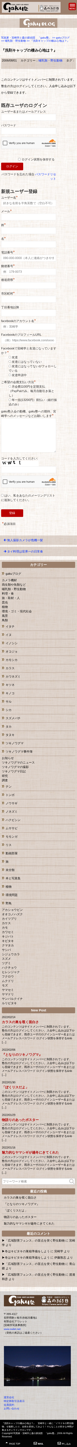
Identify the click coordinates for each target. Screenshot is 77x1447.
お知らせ (8, 758)
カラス (10, 668)
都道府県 (8, 279)
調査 (5, 780)
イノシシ (12, 643)
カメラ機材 (9, 580)
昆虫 (5, 602)
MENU (72, 6)
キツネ (10, 684)
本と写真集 (13, 878)
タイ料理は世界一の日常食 (25, 551)
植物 (5, 606)
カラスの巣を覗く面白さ (20, 1022)
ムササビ (12, 828)
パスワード (8, 125)
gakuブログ (13, 573)
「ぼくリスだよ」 (15, 1087)
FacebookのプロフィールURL (21, 334)
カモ (5, 927)
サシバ (6, 949)
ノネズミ (12, 811)
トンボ (10, 794)
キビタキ (8, 940)
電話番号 (8, 252)
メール (6, 211)
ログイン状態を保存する (38, 159)
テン (9, 786)
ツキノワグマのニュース (18, 762)
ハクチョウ (9, 967)
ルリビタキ (9, 1003)
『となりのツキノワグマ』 (22, 1054)
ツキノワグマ (15, 743)
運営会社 (9, 1397)
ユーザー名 (9, 197)
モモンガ (12, 836)
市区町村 (8, 293)
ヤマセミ (8, 989)
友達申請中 (19, 375)
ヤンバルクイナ (12, 998)
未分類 (10, 870)
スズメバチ (13, 718)
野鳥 (9, 903)
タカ (9, 726)
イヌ (9, 634)
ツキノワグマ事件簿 (19, 751)
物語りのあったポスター (20, 1120)
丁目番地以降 (10, 307)
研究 (5, 775)
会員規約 (9, 1404)
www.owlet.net (12, 1328)
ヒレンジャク (11, 972)
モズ (5, 985)
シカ (9, 709)
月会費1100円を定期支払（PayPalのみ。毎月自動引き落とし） (31, 391)
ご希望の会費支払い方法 (18, 382)
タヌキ (10, 734)
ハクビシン (13, 820)
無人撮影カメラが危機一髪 (25, 540)
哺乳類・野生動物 (50, 60)
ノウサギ (12, 803)
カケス (6, 923)
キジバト (8, 936)
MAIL (40, 1444)
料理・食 (8, 593)
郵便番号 (8, 266)
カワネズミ (13, 676)
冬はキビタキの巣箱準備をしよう (27, 1251)
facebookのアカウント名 (18, 320)
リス (9, 845)
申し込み (66, 1444)
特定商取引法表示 (14, 1401)
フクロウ (8, 976)
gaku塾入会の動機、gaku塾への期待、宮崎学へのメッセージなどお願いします (28, 413)
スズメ (6, 958)
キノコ (10, 693)
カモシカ (12, 659)
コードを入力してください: (19, 458)
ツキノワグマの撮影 (15, 767)
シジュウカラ (11, 954)
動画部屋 (12, 853)
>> (61, 37)
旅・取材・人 (11, 598)
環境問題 (12, 895)
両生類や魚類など (14, 584)
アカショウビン (12, 909)
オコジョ (12, 651)
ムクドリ (8, 981)
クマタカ (8, 945)
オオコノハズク (12, 914)
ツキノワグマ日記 (14, 771)
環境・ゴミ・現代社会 (17, 611)
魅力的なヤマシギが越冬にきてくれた (30, 1152)
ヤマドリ (8, 994)
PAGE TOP (14, 1444)
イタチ (10, 626)
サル (9, 701)
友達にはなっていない (27, 361)
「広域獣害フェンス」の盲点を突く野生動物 (35, 1240)
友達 (15, 357)
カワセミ (8, 932)
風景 (5, 615)
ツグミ (6, 963)
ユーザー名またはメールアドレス (23, 111)
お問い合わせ (11, 1408)
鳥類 (5, 620)
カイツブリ (9, 918)
